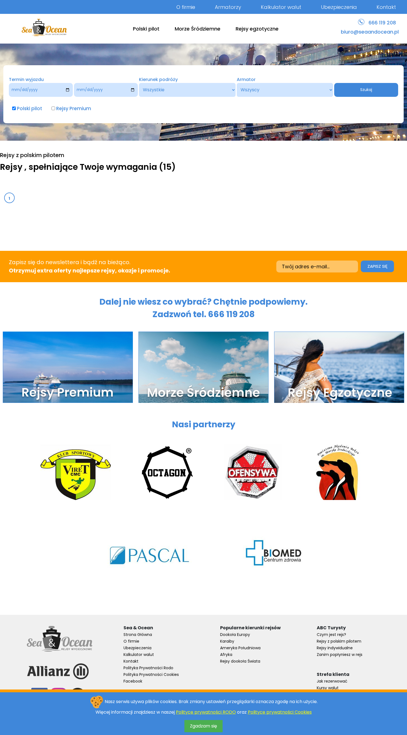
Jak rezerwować (332, 681)
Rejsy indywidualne (335, 648)
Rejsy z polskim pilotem (339, 641)
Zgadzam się (203, 726)
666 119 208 (382, 22)
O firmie (185, 7)
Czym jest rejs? (331, 634)
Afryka (226, 654)
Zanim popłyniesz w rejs (339, 654)
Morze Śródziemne (197, 28)
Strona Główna (137, 634)
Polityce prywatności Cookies (280, 712)
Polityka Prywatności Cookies (151, 674)
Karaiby (227, 641)
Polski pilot (146, 28)
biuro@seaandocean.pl (370, 31)
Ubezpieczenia (339, 7)
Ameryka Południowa (240, 648)
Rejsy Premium (73, 108)
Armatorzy (228, 7)
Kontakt (386, 7)
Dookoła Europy (235, 634)
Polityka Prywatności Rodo (148, 668)
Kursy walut (328, 688)
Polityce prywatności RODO (206, 712)
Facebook (132, 681)
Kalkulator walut (281, 7)
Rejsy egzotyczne (257, 28)
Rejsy (12, 167)
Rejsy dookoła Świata (240, 661)
